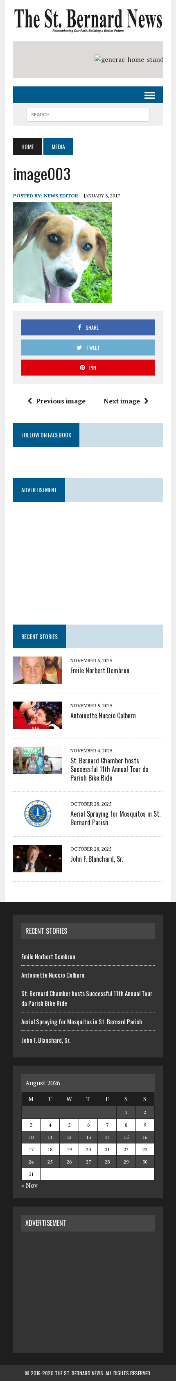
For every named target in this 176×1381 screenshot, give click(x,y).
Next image (122, 400)
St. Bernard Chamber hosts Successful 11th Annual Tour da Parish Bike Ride (109, 769)
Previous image (61, 400)
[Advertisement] (88, 1291)
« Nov (29, 1185)
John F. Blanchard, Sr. (96, 859)
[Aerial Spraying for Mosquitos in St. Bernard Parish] (37, 821)
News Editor (61, 195)
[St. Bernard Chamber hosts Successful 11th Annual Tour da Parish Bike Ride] (37, 768)
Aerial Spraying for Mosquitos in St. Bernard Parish (115, 818)
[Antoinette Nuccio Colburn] (37, 723)
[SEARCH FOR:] (88, 113)
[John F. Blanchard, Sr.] (37, 866)
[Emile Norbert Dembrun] (37, 678)
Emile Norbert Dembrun (99, 670)
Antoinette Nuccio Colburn (103, 715)
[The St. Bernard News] (88, 20)
